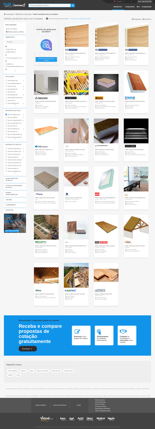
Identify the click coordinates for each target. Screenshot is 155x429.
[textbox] (49, 5)
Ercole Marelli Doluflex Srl (15, 66)
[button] (14, 37)
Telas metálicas (12, 371)
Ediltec (10, 64)
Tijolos (31, 371)
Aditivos (10, 375)
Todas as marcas (100, 400)
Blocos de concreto (42, 371)
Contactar (46, 74)
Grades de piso (68, 371)
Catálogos (130, 7)
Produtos (117, 7)
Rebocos (23, 371)
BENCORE (11, 52)
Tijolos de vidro (56, 371)
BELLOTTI (11, 49)
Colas (18, 375)
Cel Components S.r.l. (14, 58)
